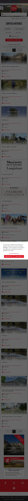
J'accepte (19, 256)
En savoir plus (15, 253)
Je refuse (9, 256)
